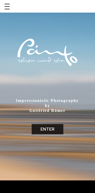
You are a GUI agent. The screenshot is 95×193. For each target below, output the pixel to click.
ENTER (47, 129)
